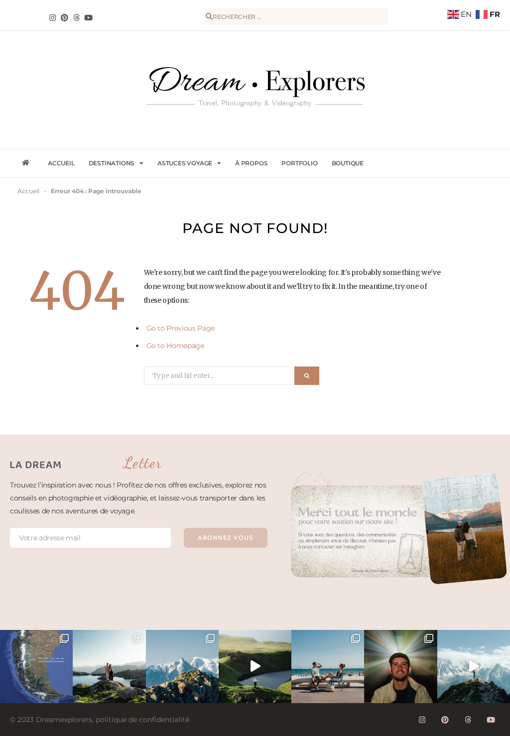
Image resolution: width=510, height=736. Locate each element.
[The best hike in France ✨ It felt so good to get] (473, 666)
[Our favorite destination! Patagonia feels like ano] (36, 666)
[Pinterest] (64, 17)
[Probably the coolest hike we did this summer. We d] (109, 666)
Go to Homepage (175, 345)
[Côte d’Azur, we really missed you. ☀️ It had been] (327, 666)
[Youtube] (491, 720)
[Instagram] (52, 17)
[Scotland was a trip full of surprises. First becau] (255, 666)
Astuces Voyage (184, 163)
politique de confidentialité (142, 719)
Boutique (348, 163)
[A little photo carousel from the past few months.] (182, 666)
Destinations (112, 163)
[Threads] (76, 17)
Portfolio (299, 163)
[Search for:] (219, 374)
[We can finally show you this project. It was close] (400, 666)
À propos (251, 163)
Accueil (61, 163)
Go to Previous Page (180, 328)
